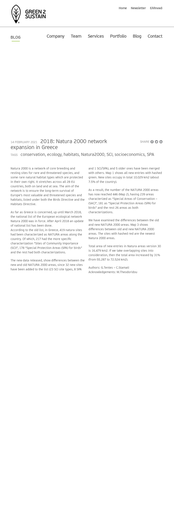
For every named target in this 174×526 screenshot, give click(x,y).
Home (123, 8)
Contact (155, 36)
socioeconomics (130, 155)
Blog (137, 36)
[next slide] (152, 93)
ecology (54, 155)
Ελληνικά (156, 8)
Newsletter (138, 8)
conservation (33, 155)
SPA (150, 155)
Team (76, 36)
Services (96, 36)
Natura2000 (92, 155)
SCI (109, 155)
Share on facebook (152, 142)
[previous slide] (22, 93)
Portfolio (118, 36)
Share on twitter (156, 142)
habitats (71, 155)
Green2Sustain (28, 12)
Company (56, 36)
